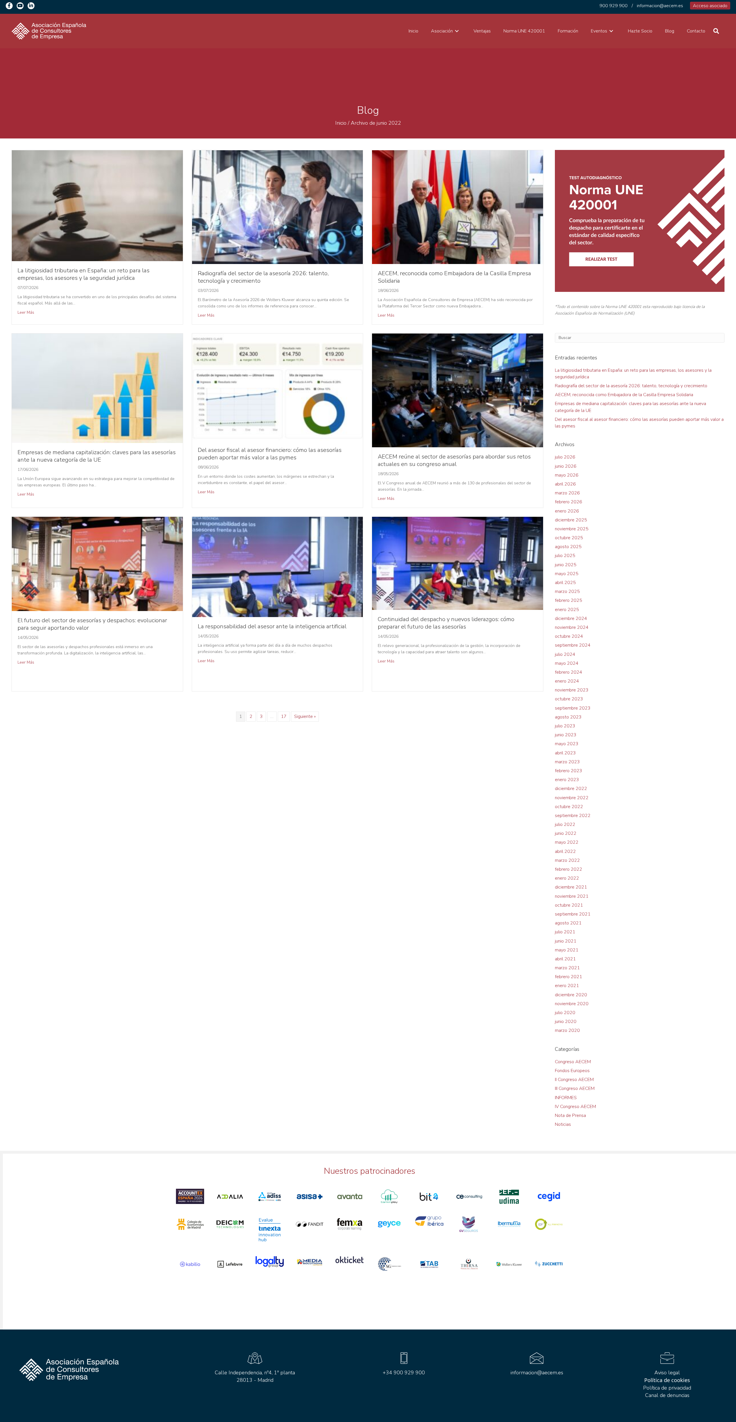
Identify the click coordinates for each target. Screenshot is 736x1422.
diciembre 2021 (571, 887)
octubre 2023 (569, 699)
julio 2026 (565, 457)
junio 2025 (565, 565)
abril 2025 (565, 582)
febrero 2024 (568, 672)
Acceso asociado (710, 6)
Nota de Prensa (570, 1115)
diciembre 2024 (571, 618)
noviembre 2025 (572, 529)
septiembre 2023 (573, 708)
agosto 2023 (568, 717)
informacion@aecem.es (660, 6)
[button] (9, 5)
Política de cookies (667, 1380)
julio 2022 (565, 824)
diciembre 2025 (571, 520)
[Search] (716, 31)
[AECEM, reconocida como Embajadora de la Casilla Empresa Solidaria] (457, 207)
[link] (413, 31)
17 (284, 716)
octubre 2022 (569, 807)
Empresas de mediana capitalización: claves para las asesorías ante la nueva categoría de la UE (97, 456)
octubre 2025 (569, 538)
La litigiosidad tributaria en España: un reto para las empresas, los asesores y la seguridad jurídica (84, 274)
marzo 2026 (567, 493)
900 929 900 (613, 6)
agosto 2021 (568, 923)
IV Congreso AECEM (575, 1106)
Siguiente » (305, 716)
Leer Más (26, 312)
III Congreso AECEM (575, 1088)
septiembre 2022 (573, 815)
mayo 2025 (566, 574)
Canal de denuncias (667, 1395)
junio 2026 (565, 466)
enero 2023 (567, 779)
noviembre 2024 (572, 627)
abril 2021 (565, 959)
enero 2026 (567, 511)
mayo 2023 (566, 744)
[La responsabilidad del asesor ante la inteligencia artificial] (277, 567)
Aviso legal (667, 1372)
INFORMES (566, 1098)
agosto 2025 (568, 547)
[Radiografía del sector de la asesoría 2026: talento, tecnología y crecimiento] (277, 207)
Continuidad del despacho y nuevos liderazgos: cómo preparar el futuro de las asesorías (446, 623)
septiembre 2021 (573, 914)
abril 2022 (565, 851)
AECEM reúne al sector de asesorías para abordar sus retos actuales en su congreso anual (454, 460)
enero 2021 (567, 985)
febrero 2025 (568, 600)
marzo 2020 (567, 1030)
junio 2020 (565, 1021)
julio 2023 (565, 726)
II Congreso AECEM (574, 1079)
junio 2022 (565, 833)
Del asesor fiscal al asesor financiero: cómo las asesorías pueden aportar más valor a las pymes (270, 453)
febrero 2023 (568, 771)
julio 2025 (565, 555)
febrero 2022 (568, 869)
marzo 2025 (567, 591)
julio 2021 (565, 932)
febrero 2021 (568, 977)
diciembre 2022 (571, 788)
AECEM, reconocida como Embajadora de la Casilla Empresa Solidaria (454, 277)
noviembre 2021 (572, 896)
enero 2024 (567, 681)
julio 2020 (565, 1012)
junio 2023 (565, 735)
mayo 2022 (566, 842)
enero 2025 (567, 609)
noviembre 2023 (572, 690)
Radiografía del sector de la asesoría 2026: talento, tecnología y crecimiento (263, 277)
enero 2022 (567, 878)
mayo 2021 (566, 950)
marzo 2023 (567, 762)
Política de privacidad (667, 1387)
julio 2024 (565, 654)
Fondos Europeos (572, 1071)
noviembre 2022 (572, 798)
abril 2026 (565, 484)
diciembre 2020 (571, 995)
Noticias (563, 1124)
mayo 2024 (566, 663)
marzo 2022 (567, 860)
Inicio (340, 123)
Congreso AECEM (573, 1062)
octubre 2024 (569, 636)
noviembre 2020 (572, 1004)
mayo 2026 (566, 475)
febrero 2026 (568, 502)
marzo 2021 (567, 968)
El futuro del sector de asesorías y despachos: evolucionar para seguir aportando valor (92, 624)
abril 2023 (565, 753)
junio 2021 (565, 941)
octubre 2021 (569, 905)
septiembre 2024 (573, 645)
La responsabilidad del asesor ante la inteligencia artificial (272, 626)
